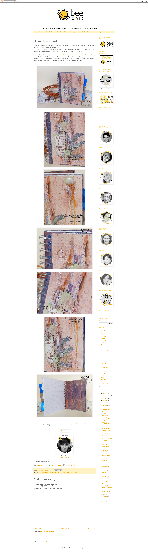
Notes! (104, 458)
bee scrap (103, 338)
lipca (104, 402)
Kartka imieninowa (107, 407)
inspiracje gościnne (106, 346)
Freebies (59, 32)
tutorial (102, 375)
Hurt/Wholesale (50, 32)
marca (104, 499)
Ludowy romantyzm (107, 426)
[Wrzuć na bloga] (56, 470)
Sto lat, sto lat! (106, 409)
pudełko (103, 373)
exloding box (104, 342)
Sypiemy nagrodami (105, 473)
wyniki (102, 377)
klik (46, 45)
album (102, 334)
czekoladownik (105, 340)
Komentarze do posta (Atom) (48, 531)
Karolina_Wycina (64, 457)
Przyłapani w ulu (86, 32)
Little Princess (106, 436)
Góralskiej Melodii (68, 55)
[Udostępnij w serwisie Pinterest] (61, 470)
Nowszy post (37, 528)
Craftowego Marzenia (84, 55)
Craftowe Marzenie (43, 472)
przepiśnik (103, 371)
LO (101, 332)
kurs (102, 359)
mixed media (70, 472)
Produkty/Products (39, 32)
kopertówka (104, 357)
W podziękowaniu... (107, 428)
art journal (103, 336)
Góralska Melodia (53, 472)
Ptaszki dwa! (105, 466)
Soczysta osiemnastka (106, 423)
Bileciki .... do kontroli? (105, 477)
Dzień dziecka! (106, 491)
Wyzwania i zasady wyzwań (71, 32)
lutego (104, 501)
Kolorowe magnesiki (105, 461)
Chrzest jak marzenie (105, 484)
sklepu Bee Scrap (79, 423)
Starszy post (91, 528)
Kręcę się (104, 444)
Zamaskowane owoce (106, 480)
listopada (105, 393)
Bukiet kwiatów (106, 455)
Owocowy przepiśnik (105, 441)
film (102, 344)
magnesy (103, 363)
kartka (102, 348)
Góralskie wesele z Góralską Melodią (107, 432)
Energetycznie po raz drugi (107, 488)
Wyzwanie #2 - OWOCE (106, 469)
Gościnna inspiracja (98, 32)
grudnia (105, 391)
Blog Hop (103, 330)
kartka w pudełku (105, 351)
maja (104, 494)
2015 (102, 389)
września (105, 398)
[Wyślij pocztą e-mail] (54, 470)
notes (75, 472)
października (106, 395)
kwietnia (105, 496)
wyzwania (103, 379)
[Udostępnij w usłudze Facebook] (59, 470)
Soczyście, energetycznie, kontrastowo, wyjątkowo (107, 418)
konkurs (103, 355)
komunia (103, 353)
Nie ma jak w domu (107, 464)
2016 (102, 386)
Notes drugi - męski (107, 438)
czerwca (105, 405)
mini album (104, 365)
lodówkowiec (104, 361)
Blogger (85, 547)
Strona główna (65, 528)
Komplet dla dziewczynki (106, 447)
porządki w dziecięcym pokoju (106, 452)
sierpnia (105, 400)
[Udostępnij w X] (57, 470)
